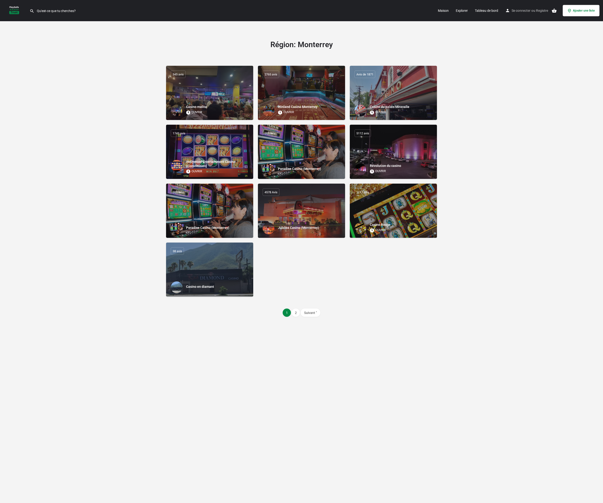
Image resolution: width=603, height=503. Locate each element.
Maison (443, 10)
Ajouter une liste (584, 10)
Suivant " (310, 313)
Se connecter (521, 10)
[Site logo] (15, 10)
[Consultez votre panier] (554, 10)
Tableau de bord (486, 10)
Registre (542, 10)
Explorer (462, 10)
